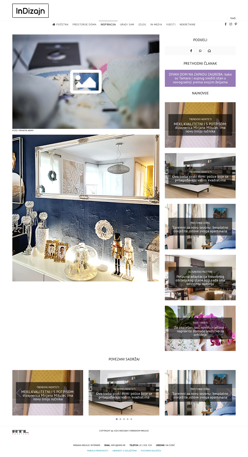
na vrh (232, 431)
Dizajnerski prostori (200, 271)
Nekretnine (188, 24)
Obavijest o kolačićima (124, 450)
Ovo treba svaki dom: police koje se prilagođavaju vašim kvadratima (200, 178)
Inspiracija (108, 24)
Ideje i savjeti (200, 322)
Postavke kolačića (151, 450)
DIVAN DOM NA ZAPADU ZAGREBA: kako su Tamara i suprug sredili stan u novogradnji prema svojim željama (200, 78)
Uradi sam (127, 24)
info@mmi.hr (118, 445)
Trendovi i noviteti (200, 119)
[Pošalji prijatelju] (209, 50)
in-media (156, 24)
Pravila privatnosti (97, 450)
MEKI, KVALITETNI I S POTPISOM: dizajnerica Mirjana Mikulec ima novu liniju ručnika (200, 127)
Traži (233, 18)
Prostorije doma (84, 24)
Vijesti (171, 24)
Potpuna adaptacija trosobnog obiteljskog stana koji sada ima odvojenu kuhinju (200, 280)
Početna (62, 24)
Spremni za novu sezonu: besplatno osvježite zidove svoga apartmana (200, 229)
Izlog (142, 24)
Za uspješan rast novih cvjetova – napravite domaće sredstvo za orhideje (200, 331)
